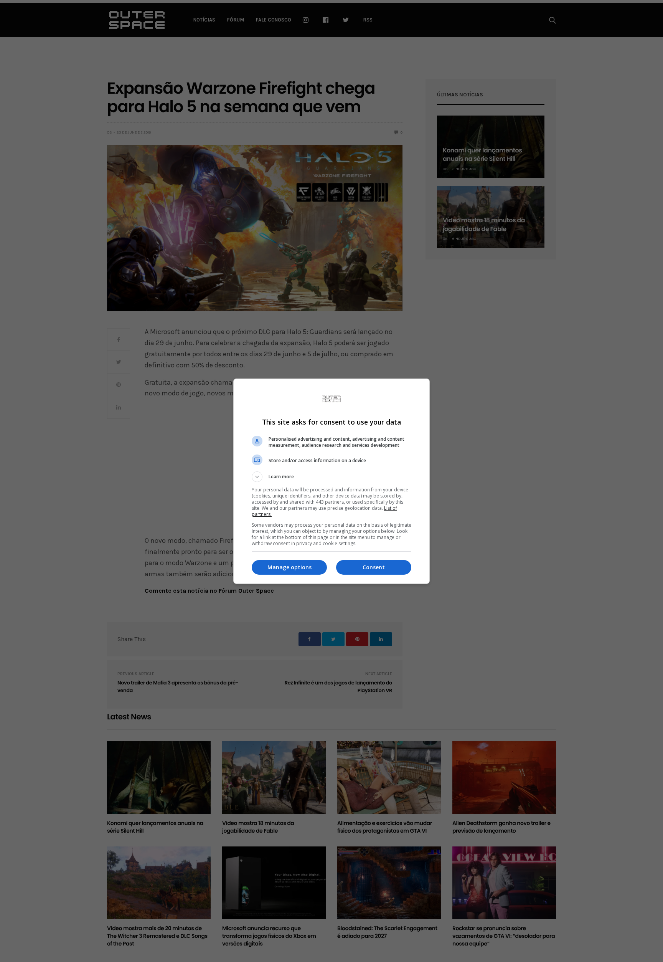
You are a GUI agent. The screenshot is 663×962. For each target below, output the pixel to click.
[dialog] (331, 481)
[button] (331, 476)
